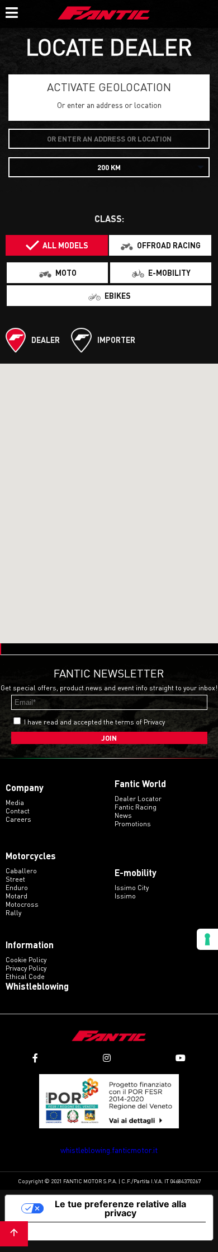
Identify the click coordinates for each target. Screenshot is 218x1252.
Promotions (133, 824)
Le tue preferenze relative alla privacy (120, 1208)
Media (15, 802)
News (123, 815)
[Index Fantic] (104, 14)
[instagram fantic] (107, 1058)
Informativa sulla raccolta (69, 1231)
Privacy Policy (26, 968)
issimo (125, 896)
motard (16, 896)
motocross (22, 904)
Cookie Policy (26, 960)
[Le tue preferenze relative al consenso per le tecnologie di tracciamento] (207, 939)
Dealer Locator (138, 798)
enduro (17, 887)
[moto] (57, 272)
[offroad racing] (160, 245)
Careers (18, 819)
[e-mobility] (160, 272)
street (15, 879)
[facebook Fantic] (35, 1058)
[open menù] (11, 11)
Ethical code (25, 976)
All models (65, 245)
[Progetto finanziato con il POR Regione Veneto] (109, 1101)
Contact (18, 811)
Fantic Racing (136, 807)
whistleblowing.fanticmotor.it (109, 1150)
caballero (21, 871)
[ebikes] (109, 295)
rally (13, 913)
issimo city (132, 887)
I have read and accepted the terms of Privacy (94, 722)
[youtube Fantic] (181, 1058)
